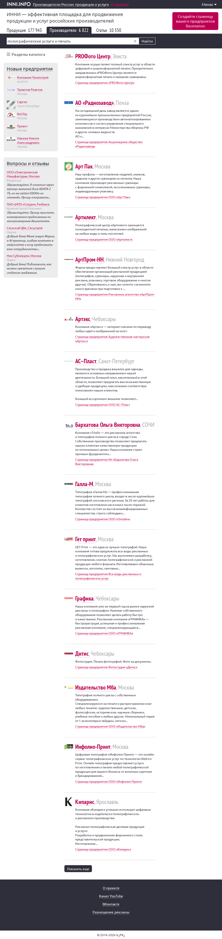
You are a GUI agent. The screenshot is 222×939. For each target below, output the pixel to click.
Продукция (24, 30)
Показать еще (78, 868)
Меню (207, 4)
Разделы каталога (28, 54)
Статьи (108, 30)
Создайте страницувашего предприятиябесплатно (195, 21)
